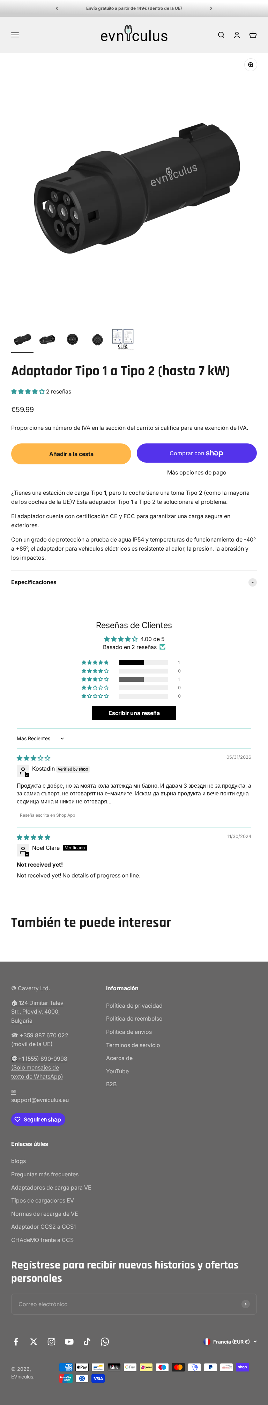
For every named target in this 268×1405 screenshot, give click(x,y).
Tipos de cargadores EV (42, 1200)
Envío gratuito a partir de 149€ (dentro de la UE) (134, 8)
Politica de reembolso (134, 1018)
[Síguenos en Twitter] (33, 1341)
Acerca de (119, 1057)
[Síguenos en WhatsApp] (105, 1341)
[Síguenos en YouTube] (69, 1341)
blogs (18, 1160)
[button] (28, 391)
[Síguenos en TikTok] (87, 1341)
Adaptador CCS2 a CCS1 (43, 1226)
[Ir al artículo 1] (22, 340)
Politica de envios (129, 1031)
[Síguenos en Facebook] (16, 1341)
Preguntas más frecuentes (45, 1174)
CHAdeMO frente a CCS (42, 1239)
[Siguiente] (211, 8)
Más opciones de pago (196, 472)
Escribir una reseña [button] (134, 712)
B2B (111, 1084)
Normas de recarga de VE (44, 1213)
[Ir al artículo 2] (47, 340)
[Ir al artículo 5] (123, 340)
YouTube (117, 1071)
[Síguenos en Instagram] (51, 1341)
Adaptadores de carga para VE (51, 1187)
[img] (33, 758)
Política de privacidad (134, 1005)
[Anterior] (56, 8)
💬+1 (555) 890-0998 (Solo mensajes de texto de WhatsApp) (39, 1067)
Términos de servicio (133, 1045)
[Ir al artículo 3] (72, 340)
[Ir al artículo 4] (98, 340)
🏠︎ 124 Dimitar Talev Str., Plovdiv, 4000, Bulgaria (37, 1011)
